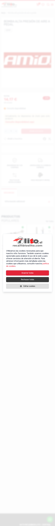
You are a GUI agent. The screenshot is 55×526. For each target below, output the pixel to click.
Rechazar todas (27, 279)
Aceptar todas (27, 273)
